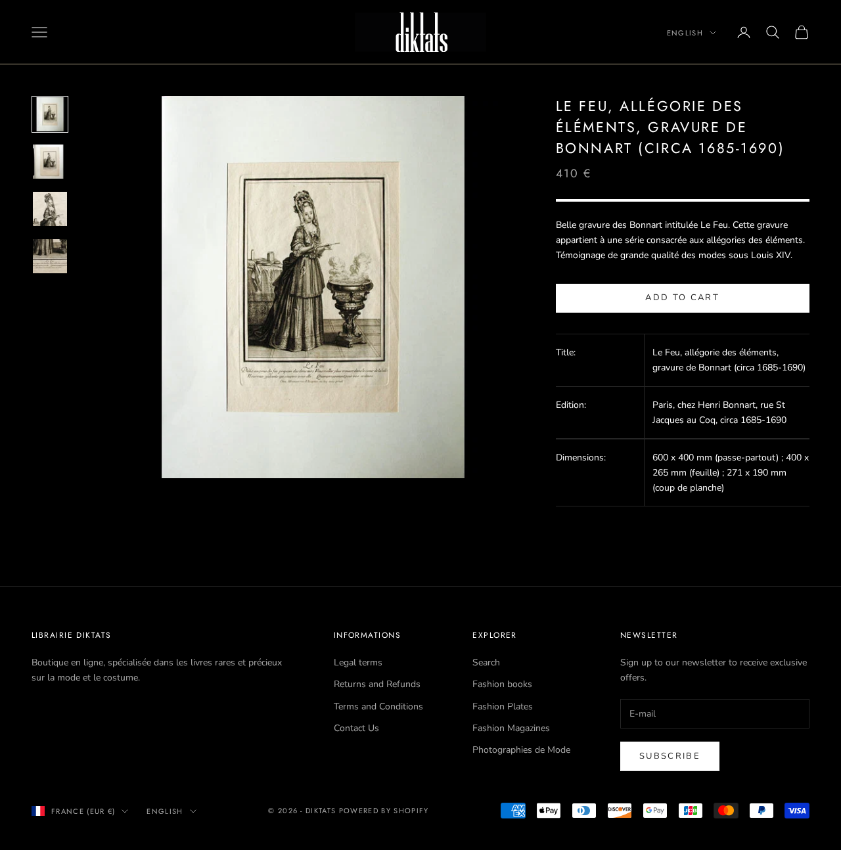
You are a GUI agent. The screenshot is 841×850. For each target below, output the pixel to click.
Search (486, 662)
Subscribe (669, 756)
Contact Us (356, 728)
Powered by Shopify (384, 810)
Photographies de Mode (521, 750)
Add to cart (682, 298)
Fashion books (502, 684)
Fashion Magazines (511, 728)
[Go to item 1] (50, 114)
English (685, 33)
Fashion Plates (502, 706)
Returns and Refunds (377, 684)
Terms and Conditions (378, 706)
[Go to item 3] (50, 208)
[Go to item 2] (50, 161)
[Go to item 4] (50, 256)
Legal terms (358, 662)
